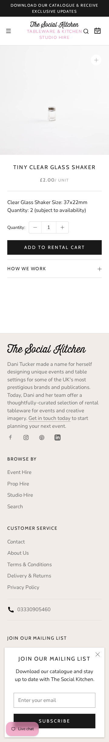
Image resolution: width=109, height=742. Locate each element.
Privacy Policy (23, 587)
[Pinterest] (42, 437)
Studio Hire (20, 495)
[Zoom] (96, 60)
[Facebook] (10, 437)
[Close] (97, 654)
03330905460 (34, 609)
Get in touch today (49, 418)
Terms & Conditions (29, 564)
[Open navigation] (8, 31)
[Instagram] (26, 437)
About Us (18, 553)
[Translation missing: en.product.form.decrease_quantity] (35, 227)
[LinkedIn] (57, 437)
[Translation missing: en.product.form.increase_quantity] (62, 227)
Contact (16, 541)
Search (15, 506)
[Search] (86, 31)
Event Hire (19, 472)
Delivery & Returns (29, 575)
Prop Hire (18, 483)
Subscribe (54, 721)
